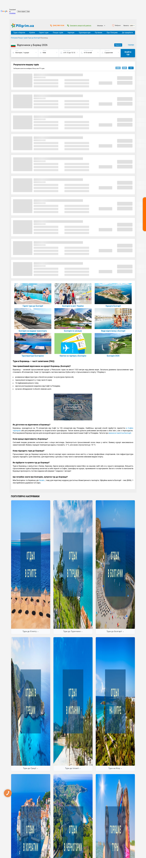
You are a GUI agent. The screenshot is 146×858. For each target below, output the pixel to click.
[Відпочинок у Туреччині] (73, 564)
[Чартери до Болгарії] (72, 353)
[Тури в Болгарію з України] (72, 303)
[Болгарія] (113, 353)
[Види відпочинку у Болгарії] (113, 328)
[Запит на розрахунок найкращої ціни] (144, 214)
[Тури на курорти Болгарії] (113, 303)
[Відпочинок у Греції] (30, 701)
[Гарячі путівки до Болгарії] (32, 303)
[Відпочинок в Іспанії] (73, 701)
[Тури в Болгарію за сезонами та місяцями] (72, 328)
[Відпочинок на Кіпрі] (115, 701)
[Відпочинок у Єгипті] (30, 564)
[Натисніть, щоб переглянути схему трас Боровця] (73, 420)
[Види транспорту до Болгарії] (32, 328)
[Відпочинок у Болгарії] (115, 564)
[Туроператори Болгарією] (32, 353)
